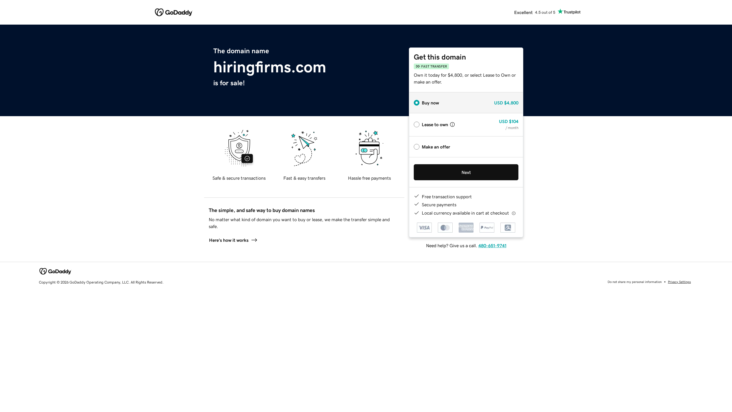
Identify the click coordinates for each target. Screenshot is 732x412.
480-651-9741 (492, 245)
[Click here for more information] (513, 213)
